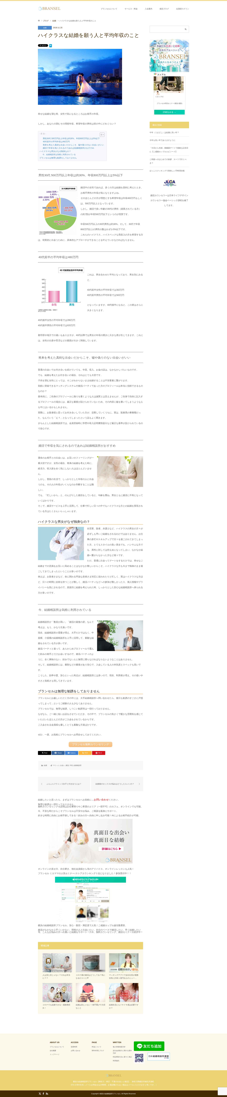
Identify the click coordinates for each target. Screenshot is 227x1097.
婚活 (67, 765)
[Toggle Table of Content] (101, 134)
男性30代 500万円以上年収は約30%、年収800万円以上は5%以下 (71, 138)
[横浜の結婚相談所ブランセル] (61, 8)
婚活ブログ (164, 9)
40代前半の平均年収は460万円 (56, 142)
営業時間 (74, 1047)
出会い (62, 765)
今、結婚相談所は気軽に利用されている (59, 155)
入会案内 (148, 9)
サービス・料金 (131, 9)
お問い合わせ (75, 1051)
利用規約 (116, 1061)
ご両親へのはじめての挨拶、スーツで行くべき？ (168, 161)
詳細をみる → (169, 112)
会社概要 (53, 1051)
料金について (96, 1047)
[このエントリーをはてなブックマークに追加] (50, 46)
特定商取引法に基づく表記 (122, 1057)
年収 (71, 765)
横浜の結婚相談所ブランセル (110, 1094)
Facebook (43, 1093)
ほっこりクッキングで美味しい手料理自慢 (167, 171)
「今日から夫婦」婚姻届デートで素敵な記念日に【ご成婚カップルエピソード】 (169, 150)
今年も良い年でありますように (162, 140)
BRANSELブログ (98, 1051)
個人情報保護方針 (119, 1047)
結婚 (45, 28)
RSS (46, 1093)
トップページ (54, 1054)
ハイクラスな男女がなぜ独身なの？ (55, 151)
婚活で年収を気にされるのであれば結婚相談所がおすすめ (68, 148)
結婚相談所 (77, 765)
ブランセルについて (109, 9)
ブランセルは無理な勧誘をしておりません (58, 158)
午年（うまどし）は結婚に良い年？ (164, 132)
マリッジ (56, 765)
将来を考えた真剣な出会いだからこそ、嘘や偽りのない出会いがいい (73, 145)
